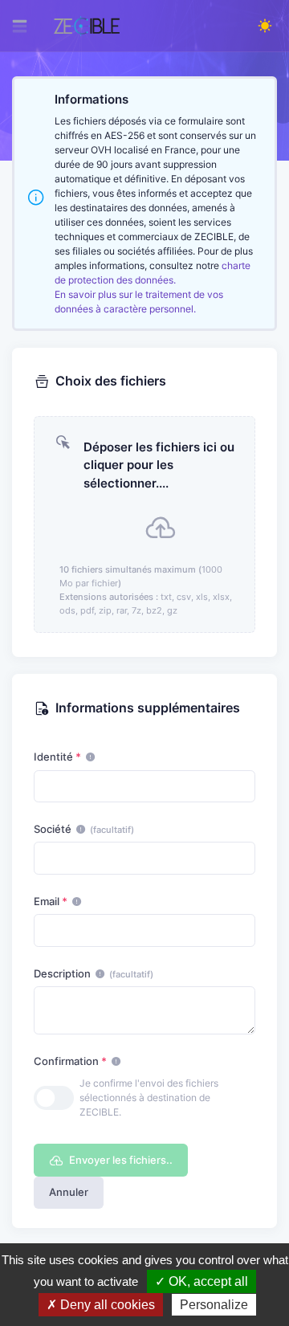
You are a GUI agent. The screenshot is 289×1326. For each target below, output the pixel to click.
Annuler (68, 1191)
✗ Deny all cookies (101, 1305)
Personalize (214, 1305)
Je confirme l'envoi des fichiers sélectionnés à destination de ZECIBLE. (148, 1097)
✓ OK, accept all (201, 1281)
